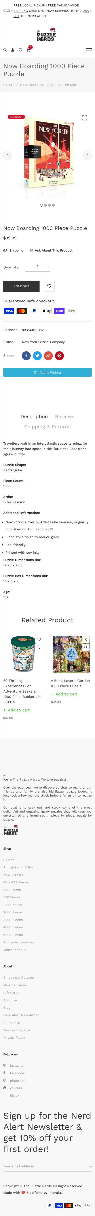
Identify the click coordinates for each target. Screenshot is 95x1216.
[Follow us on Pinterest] (59, 355)
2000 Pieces (13, 912)
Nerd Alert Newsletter (21, 1015)
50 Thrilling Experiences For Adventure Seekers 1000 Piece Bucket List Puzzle (22, 691)
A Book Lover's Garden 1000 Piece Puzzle (70, 683)
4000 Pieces (13, 927)
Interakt (55, 1193)
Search (8, 860)
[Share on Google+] (48, 355)
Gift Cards (11, 993)
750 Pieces (12, 897)
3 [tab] (49, 205)
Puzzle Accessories (18, 942)
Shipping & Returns (18, 978)
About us (10, 1000)
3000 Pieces (13, 920)
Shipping (15, 250)
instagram (18, 1066)
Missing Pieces (15, 985)
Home (8, 84)
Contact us (12, 1023)
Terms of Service (16, 1030)
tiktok (14, 1096)
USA (86, 10)
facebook (17, 1073)
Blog (6, 1008)
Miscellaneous (14, 950)
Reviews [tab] (64, 416)
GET (16, 16)
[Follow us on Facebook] (26, 355)
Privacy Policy (14, 1038)
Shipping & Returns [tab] (47, 426)
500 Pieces (12, 890)
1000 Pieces (12, 905)
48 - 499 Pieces (16, 882)
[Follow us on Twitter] (37, 355)
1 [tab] (41, 205)
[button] (47, 372)
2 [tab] (45, 205)
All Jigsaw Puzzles (18, 867)
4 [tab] (53, 205)
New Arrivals (13, 875)
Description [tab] (34, 416)
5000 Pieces (13, 935)
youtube (16, 1088)
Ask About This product (53, 250)
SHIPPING (20, 10)
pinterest (17, 1081)
